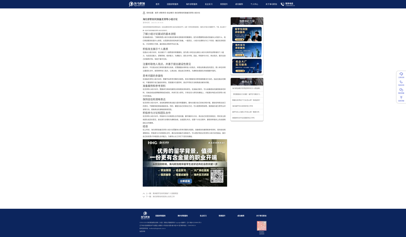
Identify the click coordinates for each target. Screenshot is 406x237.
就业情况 (170, 13)
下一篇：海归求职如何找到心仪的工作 (160, 196)
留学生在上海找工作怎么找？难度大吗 (245, 112)
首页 (157, 4)
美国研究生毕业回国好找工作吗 (243, 118)
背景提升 (224, 4)
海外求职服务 (191, 4)
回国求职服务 (172, 4)
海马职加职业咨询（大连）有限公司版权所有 (161, 222)
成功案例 (239, 4)
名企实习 (209, 4)
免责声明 (142, 231)
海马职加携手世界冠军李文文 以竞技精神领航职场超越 (247, 88)
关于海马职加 (261, 216)
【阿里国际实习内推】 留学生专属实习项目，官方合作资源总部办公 (247, 94)
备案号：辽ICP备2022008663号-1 (191, 222)
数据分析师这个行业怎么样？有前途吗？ (246, 100)
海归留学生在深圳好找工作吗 (242, 106)
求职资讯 (162, 13)
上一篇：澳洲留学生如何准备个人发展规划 (162, 193)
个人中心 (254, 4)
